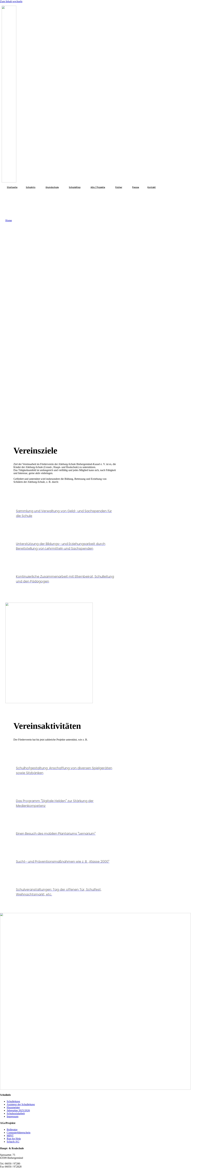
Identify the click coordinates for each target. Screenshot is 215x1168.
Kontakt (151, 187)
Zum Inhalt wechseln (11, 1)
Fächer (118, 187)
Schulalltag (74, 187)
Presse (135, 187)
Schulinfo (30, 187)
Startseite (12, 187)
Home (8, 220)
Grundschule (52, 187)
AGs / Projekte (98, 187)
